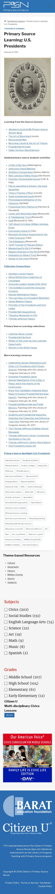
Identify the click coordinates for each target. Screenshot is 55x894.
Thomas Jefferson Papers (21, 318)
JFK (23, 487)
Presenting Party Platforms (22, 207)
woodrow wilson (30, 545)
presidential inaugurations (16, 503)
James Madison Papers (20, 301)
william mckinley (12, 545)
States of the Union (18, 258)
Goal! (10, 220)
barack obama (11, 466)
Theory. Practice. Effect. (20, 193)
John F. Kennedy (35, 487)
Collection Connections (17, 266)
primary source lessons (15, 518)
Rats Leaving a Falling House (23, 175)
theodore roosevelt (14, 529)
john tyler (29, 492)
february (9, 471)
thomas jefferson (34, 529)
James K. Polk (11, 487)
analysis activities (30, 460)
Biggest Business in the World (24, 251)
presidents (36, 503)
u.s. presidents (18, 534)
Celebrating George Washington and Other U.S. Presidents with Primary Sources (27, 366)
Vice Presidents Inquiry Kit (22, 446)
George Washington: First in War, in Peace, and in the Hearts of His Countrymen (26, 383)
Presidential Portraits (19, 146)
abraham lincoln (12, 460)
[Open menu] (49, 6)
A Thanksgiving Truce (19, 217)
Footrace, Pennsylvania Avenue (24, 179)
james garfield (27, 481)
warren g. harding (13, 539)
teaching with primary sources (18, 524)
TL (46, 529)
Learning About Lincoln (20, 334)
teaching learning (37, 518)
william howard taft (32, 539)
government (32, 476)
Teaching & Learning (14, 29)
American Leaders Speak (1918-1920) (27, 284)
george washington (14, 476)
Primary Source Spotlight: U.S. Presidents (27, 453)
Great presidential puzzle (21, 196)
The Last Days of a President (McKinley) (28, 298)
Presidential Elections (19, 337)
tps (7, 534)
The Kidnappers (16, 241)
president (27, 497)
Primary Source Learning (16, 513)
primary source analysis (15, 508)
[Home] (5, 21)
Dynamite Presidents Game (22, 376)
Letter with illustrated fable (22, 213)
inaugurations (11, 481)
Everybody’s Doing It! (19, 231)
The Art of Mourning (19, 136)
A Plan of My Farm (17, 165)
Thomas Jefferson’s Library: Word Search (29, 442)
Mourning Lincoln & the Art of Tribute (27, 143)
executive (42, 466)
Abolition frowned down (20, 172)
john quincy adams (13, 492)
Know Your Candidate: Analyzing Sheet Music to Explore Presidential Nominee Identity (28, 394)
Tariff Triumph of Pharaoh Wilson (25, 245)
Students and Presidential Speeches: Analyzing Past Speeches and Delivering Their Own (29, 418)
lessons (41, 492)
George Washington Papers (22, 294)
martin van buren (12, 497)
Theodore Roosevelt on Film (22, 315)
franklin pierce (22, 471)
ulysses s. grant (36, 534)
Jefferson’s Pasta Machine (21, 168)
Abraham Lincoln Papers (21, 274)
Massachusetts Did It (19, 248)
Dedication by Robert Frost (22, 255)
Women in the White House (22, 347)
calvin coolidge (28, 466)
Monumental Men (17, 139)
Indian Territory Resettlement (23, 150)
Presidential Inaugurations (22, 312)
